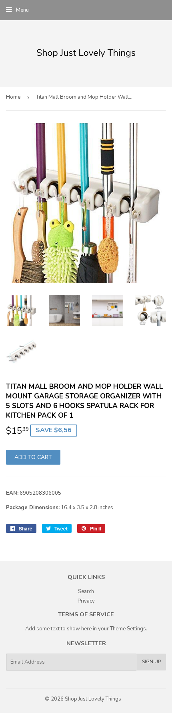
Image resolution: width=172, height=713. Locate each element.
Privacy (86, 601)
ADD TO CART (33, 457)
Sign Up (151, 661)
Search (86, 591)
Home (13, 97)
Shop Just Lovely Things (93, 699)
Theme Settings (128, 628)
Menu (22, 10)
